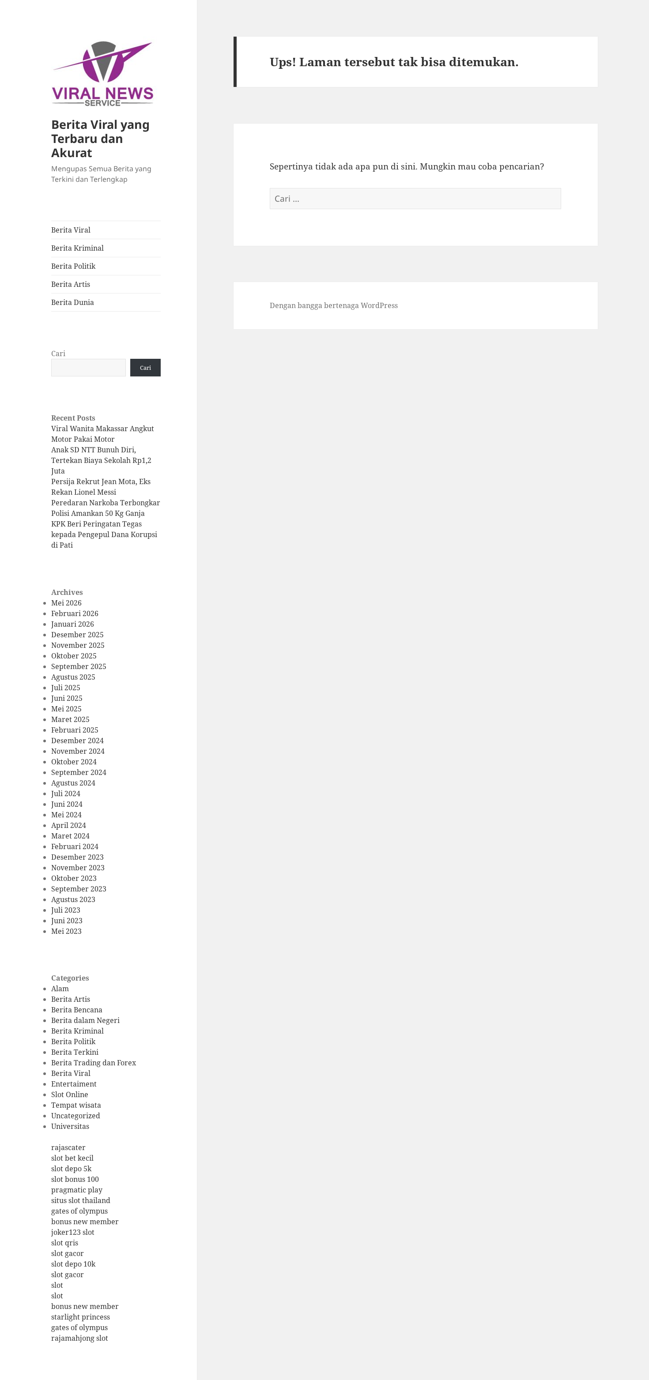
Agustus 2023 (73, 899)
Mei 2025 (66, 709)
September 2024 (78, 772)
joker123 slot (72, 1232)
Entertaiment (74, 1084)
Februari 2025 (74, 730)
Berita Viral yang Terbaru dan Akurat (100, 138)
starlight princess (80, 1317)
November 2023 (78, 867)
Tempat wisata (76, 1105)
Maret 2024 (70, 836)
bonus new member (85, 1221)
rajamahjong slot (79, 1338)
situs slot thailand (80, 1200)
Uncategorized (75, 1116)
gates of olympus (79, 1211)
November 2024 (78, 751)
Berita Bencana (76, 1010)
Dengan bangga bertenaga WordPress (334, 305)
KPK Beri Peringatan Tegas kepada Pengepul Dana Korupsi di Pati (104, 534)
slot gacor (67, 1253)
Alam (60, 988)
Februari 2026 (74, 613)
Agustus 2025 (73, 677)
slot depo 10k (73, 1264)
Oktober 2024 (74, 762)
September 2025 (78, 666)
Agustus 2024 (73, 783)
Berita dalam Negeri (85, 1020)
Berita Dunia (72, 302)
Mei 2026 (66, 603)
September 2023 (78, 889)
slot (57, 1285)
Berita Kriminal (77, 248)
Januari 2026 (72, 624)
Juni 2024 (67, 804)
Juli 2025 (65, 687)
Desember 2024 (77, 740)
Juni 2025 (67, 698)
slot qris (64, 1243)
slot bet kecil (72, 1158)
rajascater (68, 1147)
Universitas (70, 1126)
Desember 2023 (77, 857)
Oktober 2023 (74, 878)
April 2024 (68, 825)
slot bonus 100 (75, 1179)
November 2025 (78, 645)
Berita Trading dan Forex (93, 1063)
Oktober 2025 (74, 656)
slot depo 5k (71, 1168)
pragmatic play (76, 1190)
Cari (58, 353)
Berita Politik (73, 266)
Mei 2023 (66, 931)
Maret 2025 (70, 719)
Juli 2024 (65, 793)
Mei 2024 (66, 815)
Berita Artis (70, 284)
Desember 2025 (77, 634)
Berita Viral (71, 230)
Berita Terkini (74, 1052)
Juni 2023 (67, 920)
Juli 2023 (65, 910)
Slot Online (69, 1094)
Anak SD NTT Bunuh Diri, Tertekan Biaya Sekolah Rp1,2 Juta (101, 460)
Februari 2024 (74, 846)
